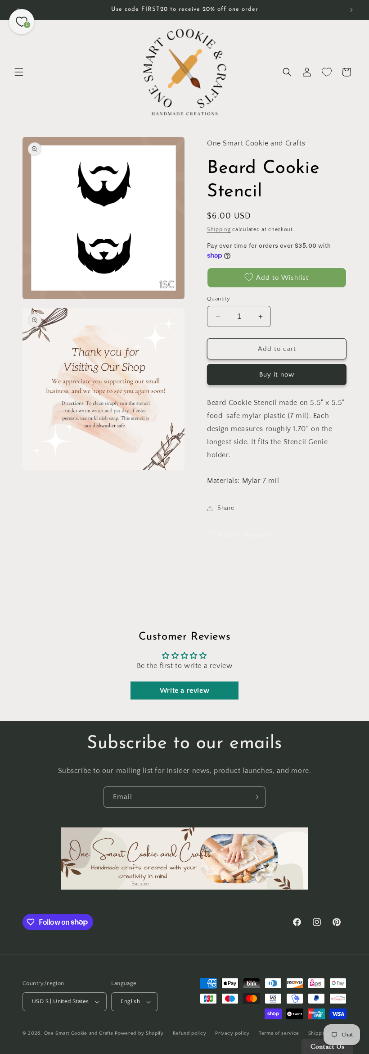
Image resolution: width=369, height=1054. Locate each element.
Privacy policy (232, 1033)
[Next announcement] (351, 10)
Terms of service (279, 1033)
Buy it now (276, 374)
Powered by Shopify (139, 1033)
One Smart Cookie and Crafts (78, 1033)
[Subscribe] (255, 797)
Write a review (184, 690)
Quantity (218, 298)
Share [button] (225, 508)
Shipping (219, 229)
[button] (19, 72)
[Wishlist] (327, 72)
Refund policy (190, 1033)
